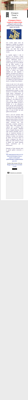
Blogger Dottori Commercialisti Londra (14, 165)
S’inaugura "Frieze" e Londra (14, 15)
